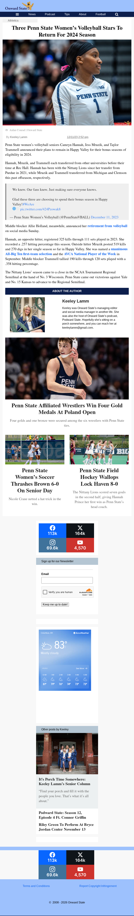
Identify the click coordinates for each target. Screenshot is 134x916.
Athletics (13, 20)
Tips (67, 14)
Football (101, 14)
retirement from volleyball (107, 225)
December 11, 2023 (104, 217)
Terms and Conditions (36, 886)
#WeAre (28, 204)
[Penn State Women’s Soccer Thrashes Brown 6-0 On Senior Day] (34, 463)
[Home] (19, 9)
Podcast (50, 14)
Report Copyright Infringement (98, 886)
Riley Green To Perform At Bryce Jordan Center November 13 (66, 827)
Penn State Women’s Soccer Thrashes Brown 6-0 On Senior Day (35, 480)
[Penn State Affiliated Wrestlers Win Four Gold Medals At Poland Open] (67, 398)
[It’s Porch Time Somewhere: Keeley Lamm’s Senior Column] (67, 775)
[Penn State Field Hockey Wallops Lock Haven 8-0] (99, 463)
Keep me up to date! (55, 604)
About (82, 14)
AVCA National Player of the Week (90, 253)
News (32, 14)
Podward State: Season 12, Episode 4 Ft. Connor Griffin (62, 815)
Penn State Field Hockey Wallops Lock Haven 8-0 (99, 477)
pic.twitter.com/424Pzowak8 (40, 209)
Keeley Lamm (18, 137)
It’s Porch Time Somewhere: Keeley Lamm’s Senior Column (64, 781)
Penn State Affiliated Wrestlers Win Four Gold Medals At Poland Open (67, 408)
